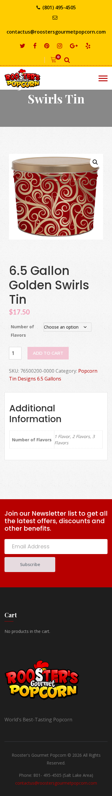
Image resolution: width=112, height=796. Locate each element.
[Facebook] (36, 46)
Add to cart (48, 353)
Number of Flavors (22, 331)
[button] (95, 162)
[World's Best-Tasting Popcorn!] (26, 78)
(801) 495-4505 (59, 7)
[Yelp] (89, 46)
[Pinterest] (47, 46)
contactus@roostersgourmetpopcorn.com (56, 31)
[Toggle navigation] (103, 78)
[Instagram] (60, 46)
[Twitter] (23, 46)
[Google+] (75, 46)
